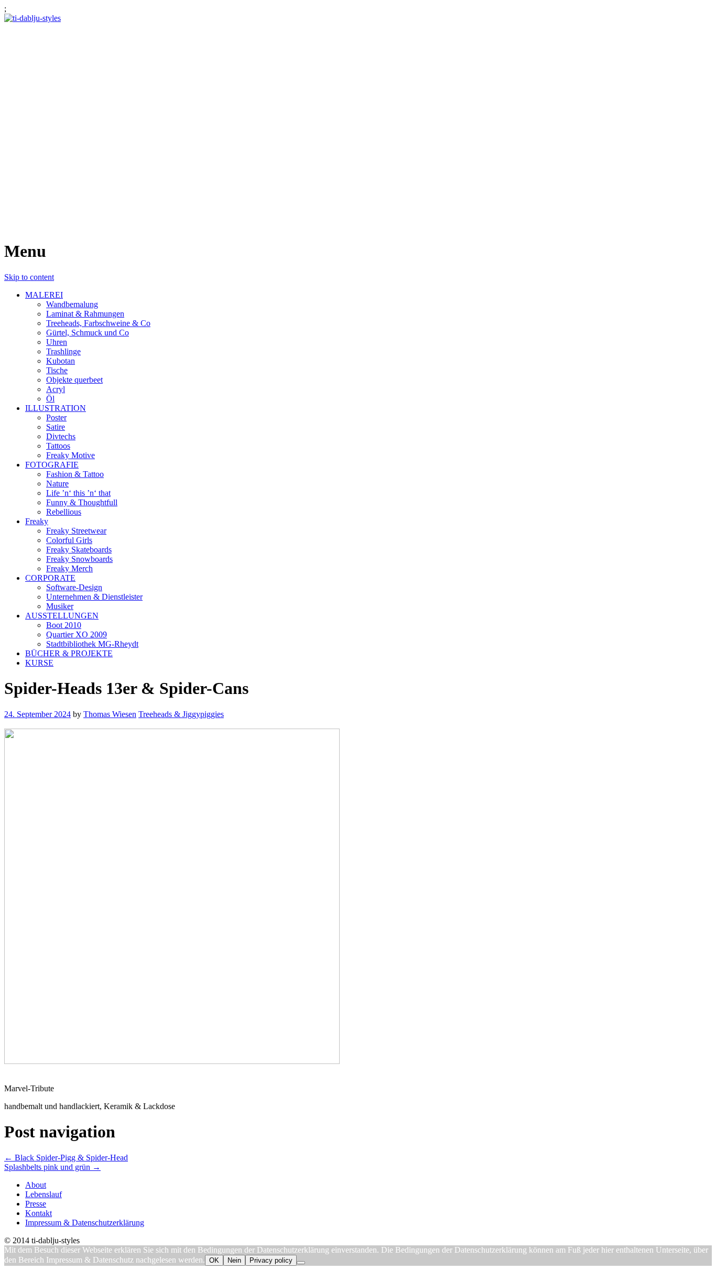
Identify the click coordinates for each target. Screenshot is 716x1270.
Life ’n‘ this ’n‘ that (78, 493)
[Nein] (301, 1262)
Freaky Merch (69, 568)
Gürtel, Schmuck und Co (87, 332)
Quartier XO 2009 (76, 634)
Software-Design (74, 587)
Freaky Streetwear (76, 530)
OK (214, 1260)
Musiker (59, 606)
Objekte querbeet (74, 379)
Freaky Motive (70, 455)
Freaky (36, 521)
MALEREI (44, 294)
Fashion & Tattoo (75, 474)
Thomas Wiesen (109, 714)
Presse (35, 1203)
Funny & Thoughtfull (81, 502)
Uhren (56, 342)
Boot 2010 (63, 625)
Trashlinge (63, 351)
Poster (56, 417)
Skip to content (29, 277)
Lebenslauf (43, 1194)
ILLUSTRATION (55, 408)
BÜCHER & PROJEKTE (69, 653)
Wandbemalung (72, 304)
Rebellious (63, 511)
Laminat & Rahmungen (85, 313)
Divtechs (60, 436)
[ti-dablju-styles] (32, 18)
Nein (234, 1260)
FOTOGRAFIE (52, 464)
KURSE (39, 662)
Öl (50, 398)
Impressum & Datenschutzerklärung (84, 1222)
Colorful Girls (69, 540)
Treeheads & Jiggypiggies (181, 714)
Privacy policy (270, 1260)
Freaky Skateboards (79, 549)
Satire (55, 426)
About (35, 1184)
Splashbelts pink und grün (52, 1167)
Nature (57, 483)
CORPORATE (50, 577)
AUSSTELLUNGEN (62, 615)
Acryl (55, 389)
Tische (57, 370)
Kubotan (60, 360)
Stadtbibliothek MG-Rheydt (92, 643)
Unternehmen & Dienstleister (94, 596)
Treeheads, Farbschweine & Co (98, 323)
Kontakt (38, 1213)
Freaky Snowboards (79, 559)
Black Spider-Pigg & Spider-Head (66, 1157)
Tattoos (58, 445)
